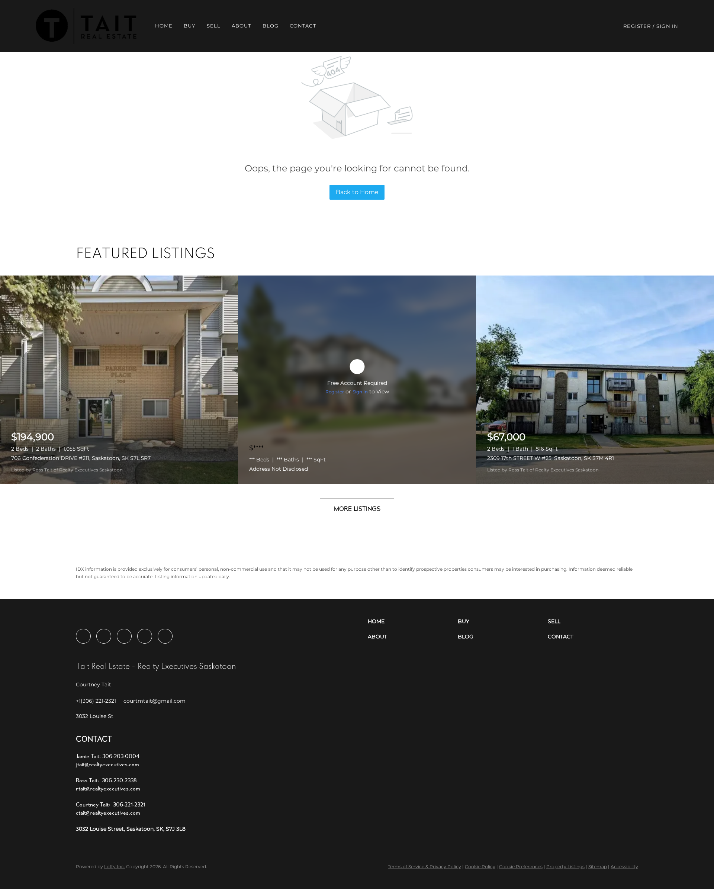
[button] (86, 26)
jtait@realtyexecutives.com (107, 764)
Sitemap (597, 866)
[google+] (165, 636)
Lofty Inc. (114, 866)
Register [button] (637, 26)
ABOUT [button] (241, 26)
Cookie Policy (480, 866)
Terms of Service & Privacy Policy (424, 866)
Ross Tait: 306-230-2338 (106, 780)
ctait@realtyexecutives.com (108, 812)
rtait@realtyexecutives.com (108, 788)
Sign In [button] (667, 26)
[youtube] (144, 636)
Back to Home (357, 192)
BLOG (271, 26)
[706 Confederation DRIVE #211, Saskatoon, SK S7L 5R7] (119, 380)
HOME (164, 26)
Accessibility (624, 866)
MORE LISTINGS (357, 508)
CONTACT (303, 26)
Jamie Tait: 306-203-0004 (107, 756)
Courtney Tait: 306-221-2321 (110, 804)
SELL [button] (214, 26)
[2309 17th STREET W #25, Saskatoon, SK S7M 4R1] (595, 380)
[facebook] (83, 636)
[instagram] (124, 636)
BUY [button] (189, 26)
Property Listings (565, 866)
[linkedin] (103, 636)
